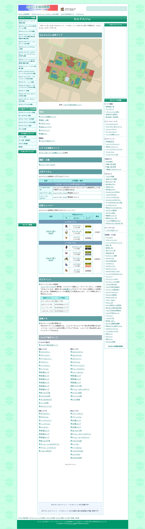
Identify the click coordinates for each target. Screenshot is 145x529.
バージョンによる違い (113, 112)
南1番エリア (45, 372)
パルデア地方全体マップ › (72, 105)
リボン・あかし (110, 300)
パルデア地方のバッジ (113, 313)
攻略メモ (44, 134)
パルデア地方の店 (111, 284)
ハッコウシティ (46, 420)
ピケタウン (44, 427)
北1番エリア (76, 420)
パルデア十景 (110, 318)
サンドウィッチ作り (112, 279)
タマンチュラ (76, 231)
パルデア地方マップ (48, 141)
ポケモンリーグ (46, 406)
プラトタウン (45, 355)
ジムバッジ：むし (45, 193)
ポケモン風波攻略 (23, 518)
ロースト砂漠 (77, 393)
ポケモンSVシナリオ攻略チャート (51, 153)
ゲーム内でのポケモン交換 (114, 202)
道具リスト (109, 334)
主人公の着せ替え (111, 261)
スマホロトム (110, 263)
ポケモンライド (110, 266)
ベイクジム (44, 369)
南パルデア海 (45, 393)
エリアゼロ (76, 454)
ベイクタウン (45, 365)
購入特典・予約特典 (112, 117)
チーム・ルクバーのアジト (81, 434)
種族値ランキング (111, 215)
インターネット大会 (112, 154)
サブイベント (45, 130)
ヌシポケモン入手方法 (113, 192)
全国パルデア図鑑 (111, 179)
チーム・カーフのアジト (81, 437)
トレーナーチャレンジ (113, 144)
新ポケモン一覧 (110, 181)
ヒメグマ (77, 237)
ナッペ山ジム (77, 447)
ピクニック (109, 276)
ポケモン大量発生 (111, 210)
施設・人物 (44, 120)
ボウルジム (44, 417)
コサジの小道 (45, 396)
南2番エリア (68, 289)
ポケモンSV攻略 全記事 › (115, 346)
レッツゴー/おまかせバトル (114, 274)
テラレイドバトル (111, 240)
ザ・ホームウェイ (111, 132)
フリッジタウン (77, 413)
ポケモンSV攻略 (50, 518)
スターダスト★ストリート (114, 126)
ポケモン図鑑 (60, 518)
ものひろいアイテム (112, 329)
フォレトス (77, 252)
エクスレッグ (76, 246)
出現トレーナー (46, 127)
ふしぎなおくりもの (112, 331)
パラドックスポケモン (113, 197)
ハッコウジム (45, 424)
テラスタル (109, 237)
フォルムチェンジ (111, 205)
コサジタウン (45, 352)
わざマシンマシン (111, 269)
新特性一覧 (109, 248)
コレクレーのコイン (112, 292)
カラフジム (76, 362)
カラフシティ (77, 359)
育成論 (72, 518)
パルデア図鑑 (110, 176)
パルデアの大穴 (77, 451)
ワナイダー (77, 258)
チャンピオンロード (112, 124)
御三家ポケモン (110, 184)
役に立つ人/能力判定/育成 (114, 308)
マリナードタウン (78, 365)
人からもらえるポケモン (113, 200)
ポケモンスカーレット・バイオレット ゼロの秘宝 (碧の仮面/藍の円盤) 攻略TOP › (70, 511)
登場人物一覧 (110, 253)
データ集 (67, 518)
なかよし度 (109, 302)
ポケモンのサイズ (111, 297)
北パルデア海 (77, 430)
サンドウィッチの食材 (113, 282)
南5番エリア (45, 386)
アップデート (110, 109)
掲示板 (77, 518)
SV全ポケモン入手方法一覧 (114, 223)
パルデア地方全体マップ (49, 345)
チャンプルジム (77, 372)
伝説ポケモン (110, 187)
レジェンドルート (111, 129)
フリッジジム (77, 417)
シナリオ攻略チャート (48, 117)
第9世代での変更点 (112, 114)
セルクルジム (77, 355)
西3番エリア (76, 382)
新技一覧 (108, 245)
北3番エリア (76, 427)
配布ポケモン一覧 (111, 218)
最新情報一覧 (110, 106)
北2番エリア (76, 424)
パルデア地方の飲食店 (113, 287)
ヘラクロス (77, 264)
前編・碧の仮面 (111, 164)
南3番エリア (45, 379)
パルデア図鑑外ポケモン (113, 221)
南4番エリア (45, 382)
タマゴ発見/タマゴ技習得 (113, 305)
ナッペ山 (75, 444)
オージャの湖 (77, 396)
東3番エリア (45, 437)
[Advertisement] (70, 481)
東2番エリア (45, 434)
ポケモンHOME (110, 342)
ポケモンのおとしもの (113, 271)
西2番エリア (76, 379)
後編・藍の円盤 (111, 167)
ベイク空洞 (44, 403)
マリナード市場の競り (113, 289)
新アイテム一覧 (110, 250)
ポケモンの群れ (110, 213)
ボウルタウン (45, 413)
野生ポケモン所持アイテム (114, 326)
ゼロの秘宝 (109, 161)
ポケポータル (110, 258)
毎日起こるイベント (112, 147)
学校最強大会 (110, 141)
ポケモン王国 (72, 523)
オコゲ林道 (76, 399)
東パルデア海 (45, 441)
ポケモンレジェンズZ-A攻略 (37, 518)
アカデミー (44, 362)
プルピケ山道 (77, 441)
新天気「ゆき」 (110, 321)
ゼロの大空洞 (77, 458)
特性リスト (109, 339)
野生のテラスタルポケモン (114, 208)
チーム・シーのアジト (48, 447)
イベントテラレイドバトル (114, 149)
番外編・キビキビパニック (113, 169)
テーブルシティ (46, 359)
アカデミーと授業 (111, 256)
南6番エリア (45, 389)
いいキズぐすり (45, 187)
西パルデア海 (77, 386)
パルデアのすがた (111, 194)
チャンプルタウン (78, 369)
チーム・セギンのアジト (81, 389)
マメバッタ (77, 225)
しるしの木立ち (46, 451)
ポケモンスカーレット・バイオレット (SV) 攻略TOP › (70, 505)
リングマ (77, 270)
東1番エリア (45, 430)
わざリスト (109, 336)
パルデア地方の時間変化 (113, 310)
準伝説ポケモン (110, 189)
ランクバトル (110, 152)
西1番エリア (76, 376)
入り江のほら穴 (46, 399)
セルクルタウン (77, 352)
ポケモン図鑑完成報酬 (113, 323)
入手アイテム (45, 123)
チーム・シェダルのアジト (50, 444)
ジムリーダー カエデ (48, 165)
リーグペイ (109, 315)
